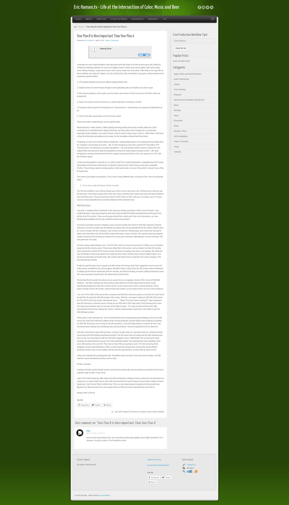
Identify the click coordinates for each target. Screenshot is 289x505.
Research (153, 19)
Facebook (199, 7)
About (89, 19)
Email (193, 471)
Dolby (125, 412)
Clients (177, 84)
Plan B (155, 412)
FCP (130, 412)
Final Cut (136, 412)
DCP (120, 412)
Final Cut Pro (146, 412)
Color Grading (179, 89)
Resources (137, 19)
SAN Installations (181, 136)
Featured (177, 95)
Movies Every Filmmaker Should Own (189, 100)
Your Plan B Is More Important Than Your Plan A (105, 36)
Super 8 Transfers (181, 141)
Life (165, 19)
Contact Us (191, 465)
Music (176, 105)
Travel (176, 147)
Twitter (207, 7)
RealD (161, 412)
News (81, 27)
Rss (211, 7)
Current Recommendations (158, 465)
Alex (88, 431)
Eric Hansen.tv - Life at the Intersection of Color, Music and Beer (126, 7)
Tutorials (177, 152)
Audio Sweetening (181, 79)
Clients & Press (119, 19)
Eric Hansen (89, 40)
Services (101, 19)
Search (212, 19)
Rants (176, 126)
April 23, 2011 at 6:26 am (95, 433)
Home (75, 27)
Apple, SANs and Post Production (187, 74)
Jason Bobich (105, 495)
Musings (177, 110)
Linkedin (203, 7)
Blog (78, 19)
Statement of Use (154, 460)
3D (116, 412)
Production (115, 40)
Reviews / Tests (180, 131)
